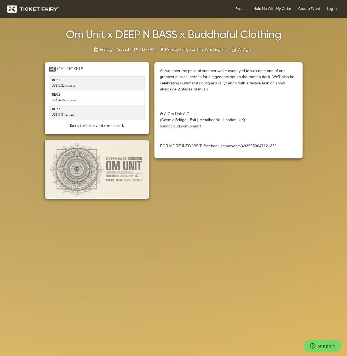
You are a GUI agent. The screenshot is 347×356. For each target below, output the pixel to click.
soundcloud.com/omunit (180, 126)
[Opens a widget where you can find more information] (323, 346)
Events (240, 9)
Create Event (309, 9)
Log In (332, 9)
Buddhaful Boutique (197, 83)
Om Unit (175, 114)
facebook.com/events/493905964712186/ (240, 146)
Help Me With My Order (272, 9)
